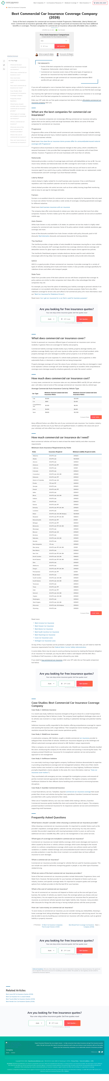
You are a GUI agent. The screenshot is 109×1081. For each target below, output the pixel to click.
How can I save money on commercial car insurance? (18, 141)
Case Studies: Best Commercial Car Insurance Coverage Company (18, 93)
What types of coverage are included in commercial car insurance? (18, 116)
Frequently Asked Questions (15, 100)
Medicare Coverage (71, 3)
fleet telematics (44, 236)
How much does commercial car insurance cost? (17, 80)
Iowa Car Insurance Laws (44, 638)
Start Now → (96, 417)
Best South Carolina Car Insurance (47, 632)
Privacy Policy (74, 1061)
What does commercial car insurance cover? (18, 74)
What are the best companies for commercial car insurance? (18, 67)
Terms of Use (66, 49)
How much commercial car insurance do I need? (18, 87)
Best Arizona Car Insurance (44, 623)
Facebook (99, 1052)
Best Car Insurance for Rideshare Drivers (49, 294)
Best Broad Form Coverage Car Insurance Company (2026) (81, 926)
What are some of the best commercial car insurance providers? (17, 129)
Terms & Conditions (84, 1061)
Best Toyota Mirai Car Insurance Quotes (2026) (20, 999)
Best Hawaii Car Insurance (44, 626)
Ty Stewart (70, 54)
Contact (13, 1052)
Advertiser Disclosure (12, 56)
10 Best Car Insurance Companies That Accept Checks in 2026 (52, 926)
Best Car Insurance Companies (17, 7)
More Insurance (84, 3)
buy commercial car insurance (51, 660)
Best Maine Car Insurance (44, 629)
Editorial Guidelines (38, 969)
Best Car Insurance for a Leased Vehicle (18, 996)
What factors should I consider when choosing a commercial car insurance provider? (18, 107)
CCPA (92, 1061)
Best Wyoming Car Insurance (45, 635)
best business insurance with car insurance (55, 207)
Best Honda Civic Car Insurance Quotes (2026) (20, 1001)
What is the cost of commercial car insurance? (18, 136)
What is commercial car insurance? (17, 123)
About (7, 1052)
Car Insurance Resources (54, 3)
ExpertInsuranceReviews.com (35, 1061)
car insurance (84, 738)
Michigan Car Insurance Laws (45, 641)
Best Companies (39, 3)
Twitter (102, 1052)
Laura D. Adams (49, 54)
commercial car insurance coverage (78, 792)
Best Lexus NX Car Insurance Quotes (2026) (19, 994)
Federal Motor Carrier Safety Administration (70, 647)
